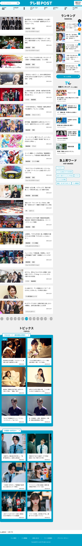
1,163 (45, 319)
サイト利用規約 (48, 538)
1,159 (30, 319)
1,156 (19, 319)
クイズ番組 (35, 243)
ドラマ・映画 (4, 8)
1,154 (11, 319)
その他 (66, 8)
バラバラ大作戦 (61, 179)
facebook (79, 25)
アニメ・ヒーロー (34, 8)
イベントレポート (30, 311)
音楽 (24, 8)
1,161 (37, 319)
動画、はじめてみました (63, 183)
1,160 (34, 319)
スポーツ (46, 8)
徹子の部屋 (35, 195)
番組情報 (28, 28)
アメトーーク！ (36, 115)
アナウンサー (55, 8)
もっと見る (67, 76)
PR (26, 83)
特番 (33, 130)
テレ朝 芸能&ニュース (31, 296)
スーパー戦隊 (35, 161)
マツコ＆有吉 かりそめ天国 (64, 172)
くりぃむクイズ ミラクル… (32, 246)
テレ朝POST (41, 3)
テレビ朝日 (13, 538)
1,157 (22, 319)
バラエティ (15, 8)
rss (79, 29)
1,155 (15, 319)
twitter (79, 21)
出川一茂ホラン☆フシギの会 (65, 175)
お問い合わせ (35, 538)
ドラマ (27, 99)
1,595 (51, 319)
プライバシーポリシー (63, 538)
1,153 (7, 319)
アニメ (34, 146)
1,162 (41, 319)
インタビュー (75, 8)
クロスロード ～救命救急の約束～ (15, 335)
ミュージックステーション (32, 31)
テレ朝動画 (76, 183)
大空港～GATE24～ (10, 431)
